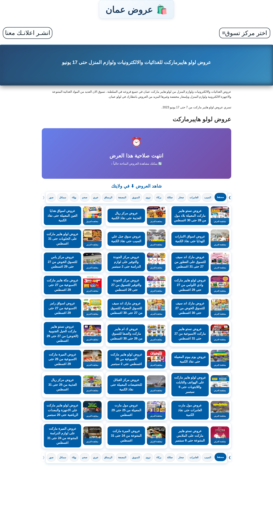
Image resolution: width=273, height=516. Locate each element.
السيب (207, 197)
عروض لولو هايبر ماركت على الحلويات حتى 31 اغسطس (62, 238)
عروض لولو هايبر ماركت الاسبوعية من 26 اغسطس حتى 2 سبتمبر (126, 359)
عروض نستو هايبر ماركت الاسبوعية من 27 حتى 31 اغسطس (190, 333)
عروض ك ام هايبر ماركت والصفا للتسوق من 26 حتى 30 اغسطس (126, 333)
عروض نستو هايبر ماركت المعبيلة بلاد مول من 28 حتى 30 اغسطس (190, 215)
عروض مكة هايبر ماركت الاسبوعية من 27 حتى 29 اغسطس (62, 285)
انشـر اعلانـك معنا (27, 32)
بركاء (158, 197)
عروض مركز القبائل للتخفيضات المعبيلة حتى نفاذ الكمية (126, 384)
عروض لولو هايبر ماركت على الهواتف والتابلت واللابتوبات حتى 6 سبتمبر (190, 385)
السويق (136, 197)
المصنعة (122, 197)
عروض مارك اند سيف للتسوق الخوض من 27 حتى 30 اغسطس (190, 308)
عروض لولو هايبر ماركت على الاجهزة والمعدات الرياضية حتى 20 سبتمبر (62, 410)
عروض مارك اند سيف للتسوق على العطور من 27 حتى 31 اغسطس (190, 261)
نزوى (148, 197)
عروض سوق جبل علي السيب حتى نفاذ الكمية (126, 239)
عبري (95, 197)
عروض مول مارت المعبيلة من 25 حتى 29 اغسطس (126, 410)
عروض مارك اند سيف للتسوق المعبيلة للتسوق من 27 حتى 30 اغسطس (126, 308)
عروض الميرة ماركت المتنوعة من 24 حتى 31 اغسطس (126, 435)
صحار (181, 197)
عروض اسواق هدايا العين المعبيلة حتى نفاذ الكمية (62, 215)
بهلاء (74, 197)
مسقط (220, 197)
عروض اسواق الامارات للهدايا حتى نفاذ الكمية (190, 239)
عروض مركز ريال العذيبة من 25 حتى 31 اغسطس (62, 384)
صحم (84, 197)
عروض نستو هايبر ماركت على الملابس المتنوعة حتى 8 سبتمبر (190, 435)
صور (51, 197)
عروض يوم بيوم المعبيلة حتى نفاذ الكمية (190, 359)
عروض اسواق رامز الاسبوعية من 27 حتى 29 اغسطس (62, 308)
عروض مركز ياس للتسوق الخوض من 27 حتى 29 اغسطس (62, 261)
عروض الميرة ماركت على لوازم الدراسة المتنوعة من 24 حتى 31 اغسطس (62, 436)
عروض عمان (136, 9)
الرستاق (108, 197)
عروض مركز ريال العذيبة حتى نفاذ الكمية (126, 215)
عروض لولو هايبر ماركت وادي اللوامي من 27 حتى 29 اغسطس (190, 285)
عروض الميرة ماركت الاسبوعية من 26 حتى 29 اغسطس (62, 359)
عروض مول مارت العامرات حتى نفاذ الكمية (190, 410)
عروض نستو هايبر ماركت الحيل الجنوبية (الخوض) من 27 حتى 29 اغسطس (62, 334)
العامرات (194, 197)
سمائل (62, 197)
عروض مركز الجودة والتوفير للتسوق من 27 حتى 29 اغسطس (126, 285)
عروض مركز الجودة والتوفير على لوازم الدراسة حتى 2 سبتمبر (126, 261)
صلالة (170, 197)
